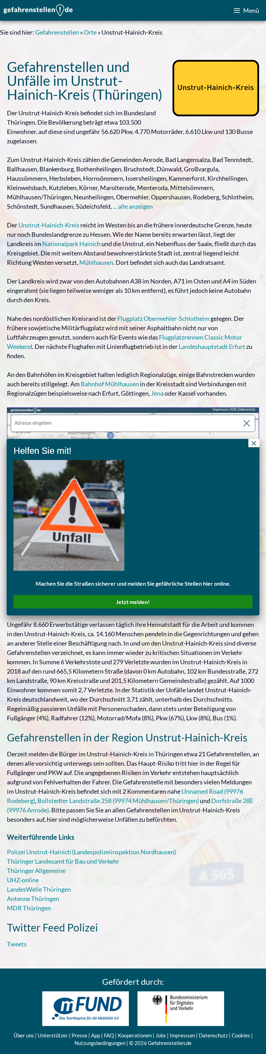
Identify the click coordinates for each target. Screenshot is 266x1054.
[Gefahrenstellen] (38, 10)
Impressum (182, 1035)
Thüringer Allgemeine (36, 870)
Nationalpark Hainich (71, 243)
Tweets (17, 944)
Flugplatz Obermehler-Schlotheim (163, 318)
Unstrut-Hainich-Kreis (48, 225)
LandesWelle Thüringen (39, 889)
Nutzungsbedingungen (99, 1043)
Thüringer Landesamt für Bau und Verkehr (63, 861)
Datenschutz (213, 1035)
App (95, 1035)
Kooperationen (135, 1035)
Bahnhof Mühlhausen (110, 384)
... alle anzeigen (133, 206)
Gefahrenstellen (57, 32)
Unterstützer (53, 1035)
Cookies (241, 1035)
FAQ (109, 1035)
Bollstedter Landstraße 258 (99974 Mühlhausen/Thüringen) (118, 800)
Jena (157, 393)
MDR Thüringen (29, 908)
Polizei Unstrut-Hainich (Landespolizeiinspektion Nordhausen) (91, 852)
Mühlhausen (96, 262)
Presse (79, 1035)
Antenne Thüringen (33, 898)
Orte (90, 32)
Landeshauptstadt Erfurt (212, 346)
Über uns (24, 1035)
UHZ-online (23, 880)
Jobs (161, 1035)
